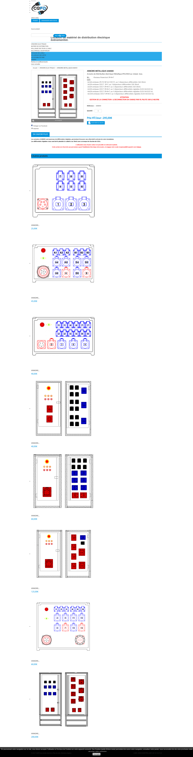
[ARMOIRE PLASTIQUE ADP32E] (63, 190)
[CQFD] (39, 8)
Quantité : (90, 111)
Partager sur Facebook (40, 126)
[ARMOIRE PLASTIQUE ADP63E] (63, 263)
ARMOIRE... (35, 225)
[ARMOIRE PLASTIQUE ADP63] (63, 626)
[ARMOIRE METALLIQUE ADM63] (63, 481)
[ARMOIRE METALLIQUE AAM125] (63, 554)
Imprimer (36, 128)
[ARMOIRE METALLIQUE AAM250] (63, 699)
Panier (35, 20)
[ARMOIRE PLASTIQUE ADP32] (63, 336)
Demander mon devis (49, 20)
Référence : (90, 106)
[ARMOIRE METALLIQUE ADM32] (63, 408)
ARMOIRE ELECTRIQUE (47, 68)
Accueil (35, 68)
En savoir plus (40, 134)
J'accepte (96, 754)
